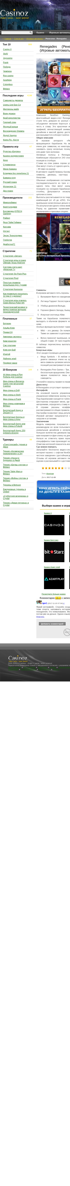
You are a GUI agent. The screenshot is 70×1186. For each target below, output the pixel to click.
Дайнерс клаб (9, 358)
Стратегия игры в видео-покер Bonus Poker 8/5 (15, 301)
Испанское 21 (9, 186)
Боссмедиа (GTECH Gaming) (12, 212)
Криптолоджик (10, 207)
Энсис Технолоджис (12, 235)
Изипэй (6, 354)
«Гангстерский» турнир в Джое (15, 445)
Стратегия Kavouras (13, 289)
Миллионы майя (11, 109)
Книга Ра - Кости (11, 140)
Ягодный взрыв (10, 127)
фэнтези (50, 474)
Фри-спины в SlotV (12, 395)
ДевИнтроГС (9, 244)
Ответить (40, 617)
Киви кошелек (9, 341)
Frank (5, 62)
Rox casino (8, 75)
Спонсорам (13, 669)
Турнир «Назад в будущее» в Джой (11, 459)
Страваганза (9, 164)
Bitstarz (6, 89)
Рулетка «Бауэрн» (12, 151)
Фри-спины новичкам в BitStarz (14, 404)
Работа (56, 669)
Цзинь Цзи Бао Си (12, 105)
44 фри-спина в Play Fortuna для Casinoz (13, 375)
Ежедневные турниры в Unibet (14, 490)
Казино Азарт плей (52, 567)
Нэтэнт (6, 231)
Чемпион (7, 71)
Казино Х (48, 513)
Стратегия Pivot (10, 278)
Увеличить (43, 215)
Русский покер (10, 182)
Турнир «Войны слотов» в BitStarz (15, 479)
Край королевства (11, 118)
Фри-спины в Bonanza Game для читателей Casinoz (13, 383)
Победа (7, 67)
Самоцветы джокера (13, 100)
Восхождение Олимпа (13, 131)
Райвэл (6, 218)
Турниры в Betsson (12, 485)
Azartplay (7, 80)
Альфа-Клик (9, 328)
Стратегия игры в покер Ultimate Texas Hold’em (14, 261)
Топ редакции (29, 667)
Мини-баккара (10, 169)
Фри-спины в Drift (11, 390)
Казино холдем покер (13, 156)
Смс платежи (9, 345)
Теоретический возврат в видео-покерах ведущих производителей (15, 309)
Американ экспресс (12, 337)
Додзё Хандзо (10, 135)
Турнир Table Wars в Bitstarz (12, 472)
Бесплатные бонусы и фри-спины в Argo (13, 418)
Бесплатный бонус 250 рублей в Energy (14, 431)
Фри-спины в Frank (12, 399)
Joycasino (7, 58)
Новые (53, 667)
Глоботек (7, 240)
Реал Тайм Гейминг (12, 222)
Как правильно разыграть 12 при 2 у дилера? (15, 295)
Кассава (7, 227)
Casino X (7, 49)
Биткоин (7, 323)
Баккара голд (9, 178)
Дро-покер (8, 191)
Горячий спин (9, 122)
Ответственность (28, 669)
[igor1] (39, 603)
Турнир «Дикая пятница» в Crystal (16, 504)
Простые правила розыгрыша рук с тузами (15, 283)
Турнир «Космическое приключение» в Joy (13, 452)
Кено (5, 160)
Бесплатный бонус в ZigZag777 (13, 411)
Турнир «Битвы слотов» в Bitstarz (15, 466)
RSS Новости (44, 669)
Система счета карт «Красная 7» (12, 268)
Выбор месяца (14, 667)
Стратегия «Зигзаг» (12, 256)
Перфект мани (10, 363)
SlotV (5, 54)
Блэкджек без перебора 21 (16, 173)
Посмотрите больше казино (54, 594)
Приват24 (8, 332)
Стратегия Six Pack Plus (14, 274)
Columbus (8, 84)
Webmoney (42, 667)
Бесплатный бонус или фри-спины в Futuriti (14, 425)
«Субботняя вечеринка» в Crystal (15, 497)
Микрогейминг (10, 202)
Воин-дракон (9, 113)
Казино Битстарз (51, 540)
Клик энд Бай (9, 350)
